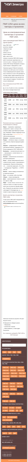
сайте (21, 190)
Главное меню (6, 19)
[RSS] (14, 13)
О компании (13, 16)
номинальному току (18, 134)
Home (7, 16)
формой (5, 205)
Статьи (20, 16)
